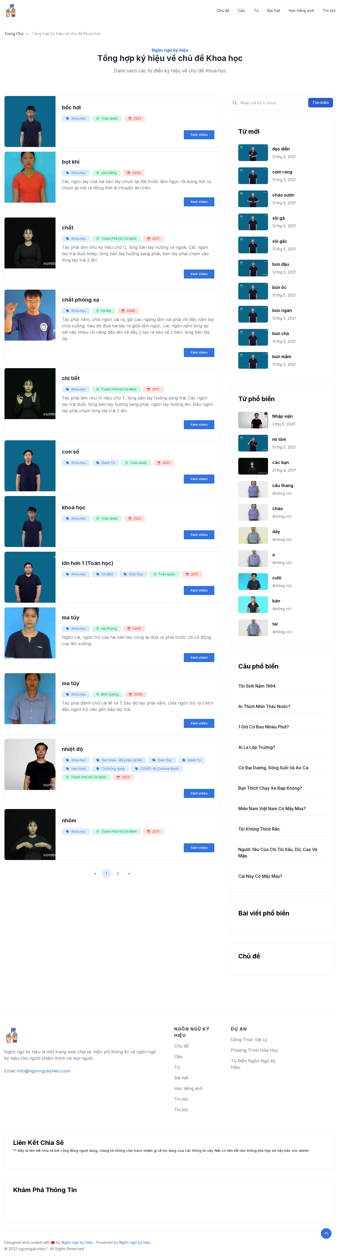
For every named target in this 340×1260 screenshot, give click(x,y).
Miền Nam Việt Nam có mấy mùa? (272, 808)
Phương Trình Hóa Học (254, 1050)
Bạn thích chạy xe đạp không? (270, 788)
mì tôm (279, 439)
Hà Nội (106, 311)
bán (276, 600)
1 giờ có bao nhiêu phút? (263, 726)
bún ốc (279, 287)
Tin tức (329, 10)
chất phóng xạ (80, 300)
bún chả (280, 333)
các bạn (280, 462)
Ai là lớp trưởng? (256, 747)
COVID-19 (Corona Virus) (160, 769)
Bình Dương (109, 694)
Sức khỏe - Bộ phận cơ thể (122, 760)
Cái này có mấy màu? (260, 876)
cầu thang (282, 485)
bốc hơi (71, 107)
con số (70, 452)
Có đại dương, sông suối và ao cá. (273, 767)
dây (276, 531)
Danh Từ (108, 463)
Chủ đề (222, 10)
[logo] (11, 1033)
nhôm (69, 820)
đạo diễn (281, 148)
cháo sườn (283, 195)
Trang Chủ (13, 33)
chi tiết (71, 378)
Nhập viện (282, 416)
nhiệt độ (72, 749)
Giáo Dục (136, 574)
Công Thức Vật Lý (249, 1039)
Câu (241, 10)
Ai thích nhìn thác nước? (264, 706)
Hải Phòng (109, 629)
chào (277, 508)
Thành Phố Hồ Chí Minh (119, 239)
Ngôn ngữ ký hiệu (77, 1242)
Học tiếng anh (301, 10)
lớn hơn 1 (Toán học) (87, 563)
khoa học (74, 507)
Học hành (78, 769)
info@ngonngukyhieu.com (43, 1071)
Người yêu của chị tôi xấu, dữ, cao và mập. (277, 852)
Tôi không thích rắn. (259, 829)
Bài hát (273, 10)
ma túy (70, 617)
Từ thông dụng (113, 769)
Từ (256, 10)
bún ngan (282, 310)
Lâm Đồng (109, 173)
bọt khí (70, 162)
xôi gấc (279, 241)
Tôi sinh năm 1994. (257, 686)
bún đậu (280, 264)
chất (68, 227)
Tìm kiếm (320, 102)
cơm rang (282, 172)
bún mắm (281, 356)
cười (276, 577)
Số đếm (107, 574)
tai (275, 624)
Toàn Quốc (109, 118)
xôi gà (278, 218)
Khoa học (78, 118)
